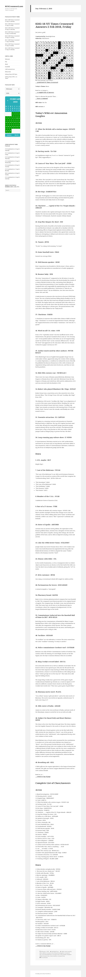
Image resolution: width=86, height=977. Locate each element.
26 (6, 130)
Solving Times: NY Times (11, 74)
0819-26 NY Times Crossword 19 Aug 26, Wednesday (12, 32)
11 (19, 118)
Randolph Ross (55, 951)
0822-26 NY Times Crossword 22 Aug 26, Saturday (12, 20)
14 (10, 122)
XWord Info (8, 71)
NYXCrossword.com (14, 6)
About (6, 64)
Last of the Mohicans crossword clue (51, 954)
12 (6, 122)
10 (17, 118)
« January (8, 135)
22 (12, 126)
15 (12, 122)
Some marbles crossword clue (57, 956)
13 (8, 122)
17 (17, 122)
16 (14, 122)
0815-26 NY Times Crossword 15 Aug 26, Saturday (12, 48)
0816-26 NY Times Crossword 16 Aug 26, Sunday (12, 44)
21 (10, 126)
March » (17, 135)
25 (19, 126)
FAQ (6, 61)
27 (8, 130)
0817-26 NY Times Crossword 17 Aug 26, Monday (12, 40)
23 (14, 126)
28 (10, 130)
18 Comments (44, 957)
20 (8, 126)
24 (17, 126)
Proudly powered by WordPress (43, 973)
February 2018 (15, 100)
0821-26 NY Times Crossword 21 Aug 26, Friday (12, 24)
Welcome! (7, 59)
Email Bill (7, 66)
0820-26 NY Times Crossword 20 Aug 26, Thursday (12, 28)
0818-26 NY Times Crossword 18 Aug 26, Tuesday (12, 36)
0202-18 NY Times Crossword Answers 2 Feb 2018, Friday (54, 25)
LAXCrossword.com (10, 69)
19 (6, 126)
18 (19, 122)
